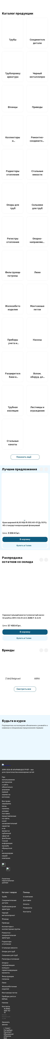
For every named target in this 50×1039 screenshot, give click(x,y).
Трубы (4, 897)
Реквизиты (27, 908)
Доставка (27, 900)
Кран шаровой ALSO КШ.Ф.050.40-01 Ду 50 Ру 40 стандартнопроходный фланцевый (24, 524)
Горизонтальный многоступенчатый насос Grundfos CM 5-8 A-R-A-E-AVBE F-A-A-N (23, 616)
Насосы (5, 1003)
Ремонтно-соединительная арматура (9, 935)
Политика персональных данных (8, 881)
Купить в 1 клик (24, 545)
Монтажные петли (9, 993)
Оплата (26, 904)
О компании (28, 897)
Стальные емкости (9, 948)
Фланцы (5, 919)
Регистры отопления (10, 959)
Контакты (27, 912)
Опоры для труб (8, 951)
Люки (4, 983)
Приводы (5, 923)
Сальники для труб (10, 955)
